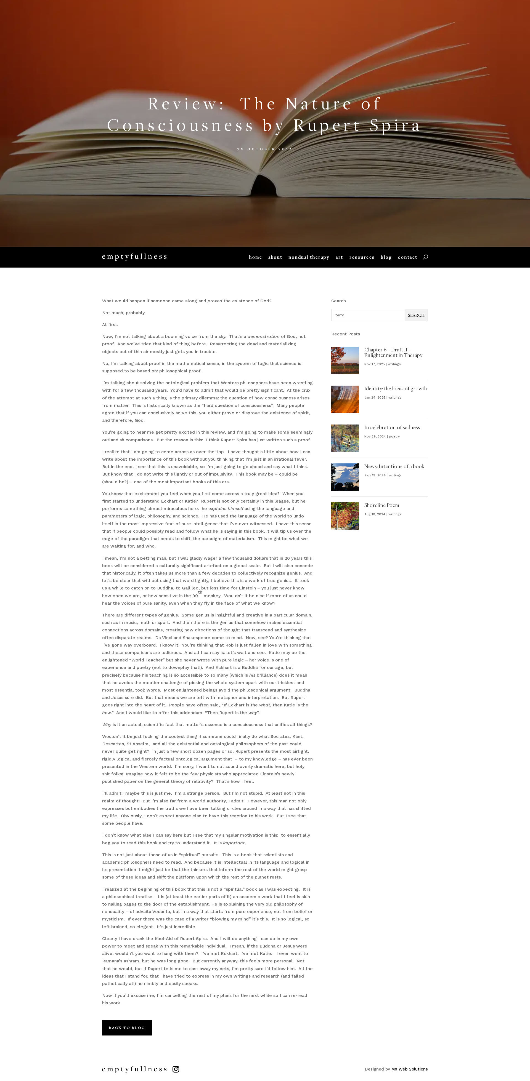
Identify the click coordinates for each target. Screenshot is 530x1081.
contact (408, 257)
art (339, 257)
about (275, 257)
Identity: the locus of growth (395, 388)
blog (386, 257)
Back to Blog (127, 1027)
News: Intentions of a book (394, 466)
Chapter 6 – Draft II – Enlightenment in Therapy (393, 352)
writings (394, 364)
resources (362, 257)
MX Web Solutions (409, 1069)
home (255, 257)
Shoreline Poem (381, 505)
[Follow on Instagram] (175, 1069)
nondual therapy (309, 257)
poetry (394, 436)
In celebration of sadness (392, 427)
